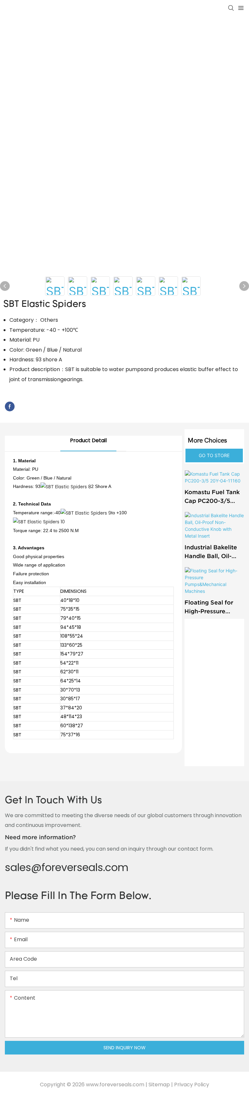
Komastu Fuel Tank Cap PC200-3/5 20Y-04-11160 (212, 497)
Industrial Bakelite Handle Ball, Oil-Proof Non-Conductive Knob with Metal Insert (210, 552)
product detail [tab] (88, 440)
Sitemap (159, 1084)
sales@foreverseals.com (66, 867)
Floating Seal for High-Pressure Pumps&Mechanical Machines (212, 607)
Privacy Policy (191, 1084)
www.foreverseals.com (115, 1084)
